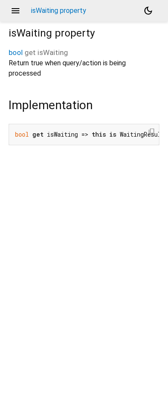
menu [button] (15, 11)
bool (16, 52)
